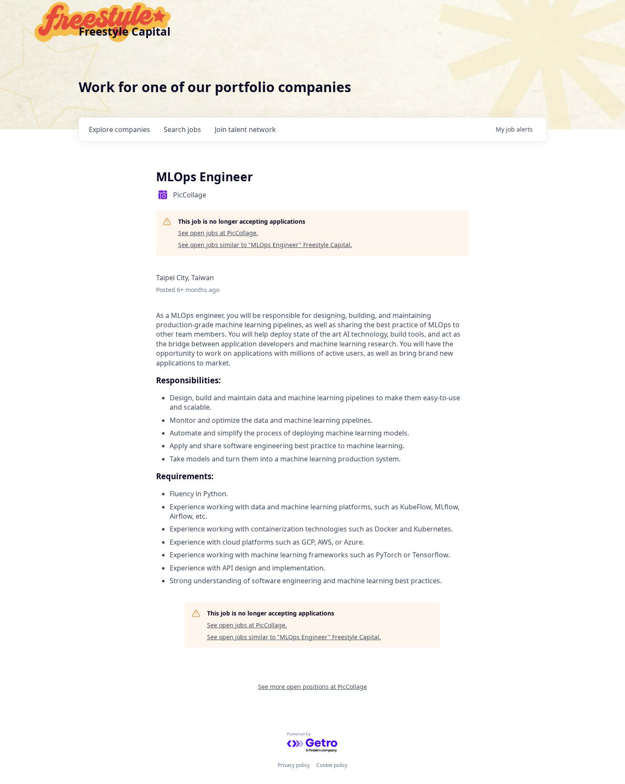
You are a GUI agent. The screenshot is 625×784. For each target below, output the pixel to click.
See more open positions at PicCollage (312, 687)
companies (119, 129)
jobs (182, 129)
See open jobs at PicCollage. (218, 233)
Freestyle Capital (124, 31)
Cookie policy (331, 765)
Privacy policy (294, 765)
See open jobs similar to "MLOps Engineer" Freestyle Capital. (265, 245)
